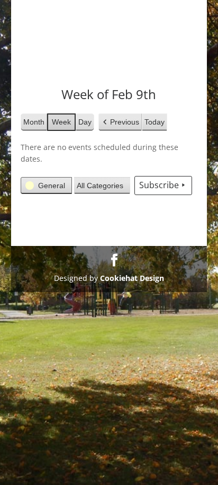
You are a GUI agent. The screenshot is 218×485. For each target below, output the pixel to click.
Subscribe (159, 185)
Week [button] (61, 122)
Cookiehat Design (132, 278)
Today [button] (154, 122)
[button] (120, 122)
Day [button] (85, 122)
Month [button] (33, 122)
